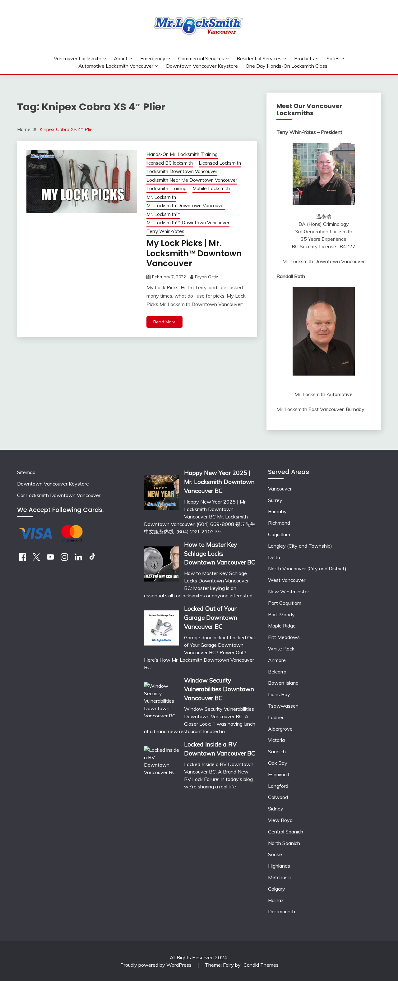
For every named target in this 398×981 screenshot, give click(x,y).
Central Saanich (285, 831)
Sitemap (26, 472)
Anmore (277, 660)
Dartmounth (281, 911)
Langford (278, 786)
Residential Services (259, 58)
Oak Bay (277, 763)
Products (304, 58)
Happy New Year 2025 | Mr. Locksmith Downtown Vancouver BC (219, 482)
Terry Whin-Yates (165, 231)
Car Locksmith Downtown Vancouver (58, 495)
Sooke (275, 854)
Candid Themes (261, 965)
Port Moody (281, 614)
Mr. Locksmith (161, 197)
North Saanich (284, 843)
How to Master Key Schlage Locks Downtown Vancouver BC (219, 553)
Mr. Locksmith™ (163, 214)
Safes (333, 58)
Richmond (279, 523)
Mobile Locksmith (211, 188)
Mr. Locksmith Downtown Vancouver (185, 205)
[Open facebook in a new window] (22, 559)
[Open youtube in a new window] (50, 559)
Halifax (276, 900)
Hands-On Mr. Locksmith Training (182, 154)
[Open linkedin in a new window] (78, 559)
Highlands (279, 866)
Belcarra (277, 671)
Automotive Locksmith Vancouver (115, 66)
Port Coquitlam (284, 603)
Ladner (276, 717)
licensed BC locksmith (169, 163)
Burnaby (277, 511)
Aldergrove (280, 729)
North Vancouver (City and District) (307, 568)
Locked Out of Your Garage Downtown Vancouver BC (210, 617)
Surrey (275, 500)
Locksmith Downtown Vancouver (181, 171)
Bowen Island (283, 683)
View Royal (281, 820)
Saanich (277, 751)
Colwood (278, 797)
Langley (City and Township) (300, 546)
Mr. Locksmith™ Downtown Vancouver (187, 223)
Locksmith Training (166, 188)
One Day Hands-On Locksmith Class (286, 66)
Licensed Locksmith (220, 163)
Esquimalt (278, 774)
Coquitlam (279, 534)
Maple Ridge (282, 626)
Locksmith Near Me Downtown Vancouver (191, 180)
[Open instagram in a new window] (64, 559)
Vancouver (280, 489)
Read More (164, 322)
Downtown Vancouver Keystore (202, 66)
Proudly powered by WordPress (156, 965)
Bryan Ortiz (206, 277)
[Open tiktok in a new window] (92, 559)
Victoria (276, 740)
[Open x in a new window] (36, 559)
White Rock (281, 649)
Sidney (275, 808)
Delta (274, 557)
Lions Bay (279, 694)
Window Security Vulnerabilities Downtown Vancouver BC (219, 689)
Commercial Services (201, 58)
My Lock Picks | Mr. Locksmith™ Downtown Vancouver (194, 253)
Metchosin (279, 877)
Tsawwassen (283, 706)
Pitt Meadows (284, 637)
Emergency (152, 58)
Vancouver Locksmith (77, 58)
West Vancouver (286, 580)
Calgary (276, 889)
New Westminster (288, 591)
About (120, 58)
